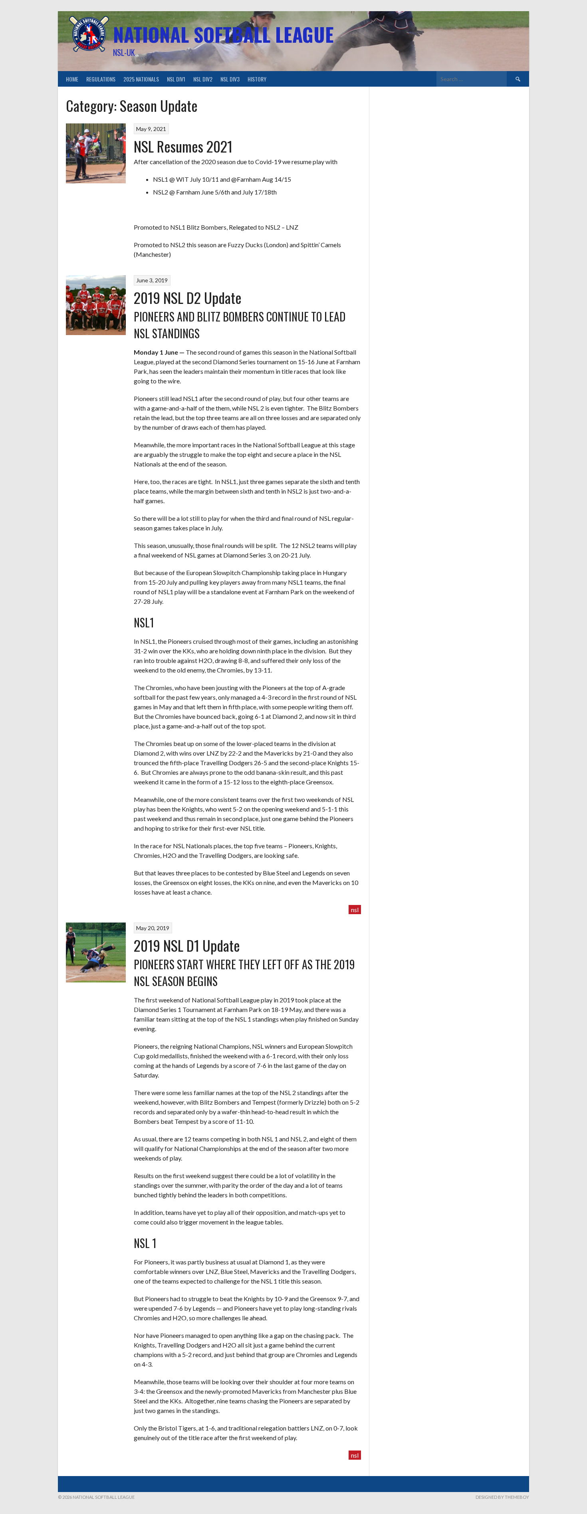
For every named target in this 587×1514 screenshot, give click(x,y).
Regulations (100, 79)
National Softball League (223, 34)
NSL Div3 (230, 79)
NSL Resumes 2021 (183, 146)
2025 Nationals (141, 79)
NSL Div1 (176, 79)
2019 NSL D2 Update (188, 297)
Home (72, 79)
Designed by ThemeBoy (502, 1497)
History (257, 79)
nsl (355, 909)
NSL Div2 (202, 79)
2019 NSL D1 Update (187, 945)
